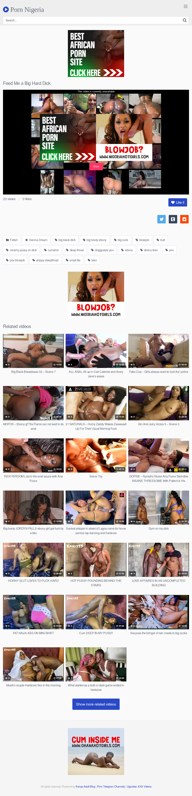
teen (94, 260)
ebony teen (150, 250)
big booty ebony (96, 240)
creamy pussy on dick (23, 250)
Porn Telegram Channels (111, 786)
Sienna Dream (37, 240)
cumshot (52, 250)
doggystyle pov (104, 250)
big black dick (67, 240)
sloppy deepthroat (46, 260)
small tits (74, 260)
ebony (128, 250)
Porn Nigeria (26, 9)
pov (171, 250)
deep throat (76, 250)
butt (162, 240)
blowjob (144, 240)
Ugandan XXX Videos (139, 786)
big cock (122, 240)
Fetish (13, 240)
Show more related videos (96, 703)
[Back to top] (182, 783)
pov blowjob (17, 260)
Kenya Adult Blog (85, 786)
